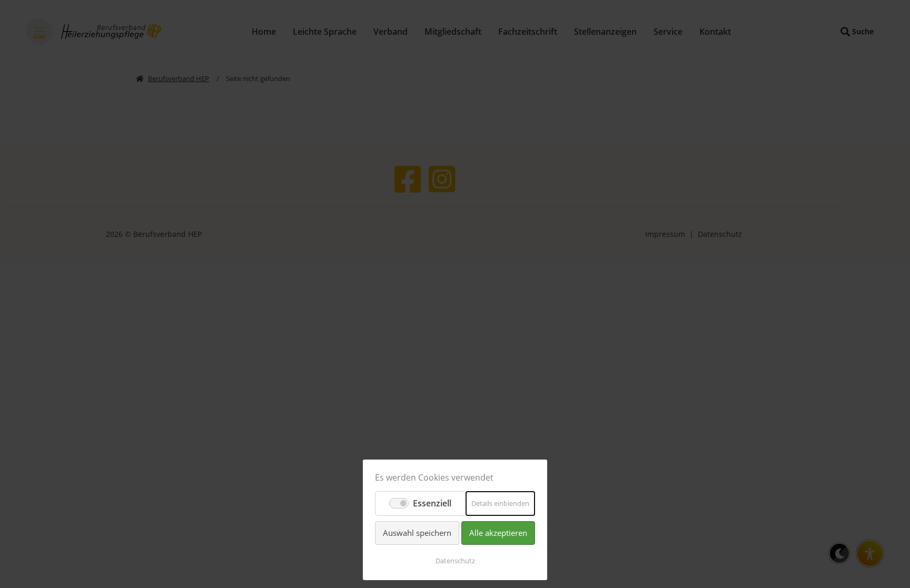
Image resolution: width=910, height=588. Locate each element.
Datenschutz (455, 560)
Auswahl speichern (417, 532)
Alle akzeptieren (498, 532)
